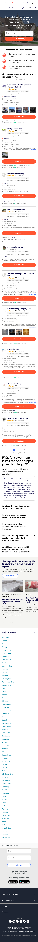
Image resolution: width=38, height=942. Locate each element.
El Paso (4, 806)
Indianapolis (6, 704)
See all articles (10, 576)
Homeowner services (10, 895)
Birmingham (6, 637)
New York (5, 745)
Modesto (5, 657)
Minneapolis (6, 726)
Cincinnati (5, 764)
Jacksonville (6, 685)
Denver (4, 672)
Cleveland (5, 768)
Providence (6, 790)
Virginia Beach (7, 828)
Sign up (19, 865)
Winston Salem (7, 761)
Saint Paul (5, 730)
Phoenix (5, 641)
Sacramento (6, 660)
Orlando (5, 691)
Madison (5, 834)
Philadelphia (6, 784)
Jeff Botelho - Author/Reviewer (11, 594)
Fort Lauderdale (8, 682)
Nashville (5, 796)
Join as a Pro (25, 3)
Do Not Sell (20, 928)
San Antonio (6, 815)
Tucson (4, 644)
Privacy (9, 928)
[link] (19, 89)
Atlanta (4, 698)
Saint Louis (6, 736)
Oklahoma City (7, 774)
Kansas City (6, 733)
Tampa (4, 695)
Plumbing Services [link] (22, 8)
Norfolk (4, 822)
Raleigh (5, 758)
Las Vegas (5, 739)
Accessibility (27, 928)
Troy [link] (13, 8)
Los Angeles (6, 653)
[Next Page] (35, 450)
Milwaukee (6, 838)
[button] (5, 110)
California (14, 928)
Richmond (5, 825)
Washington (6, 679)
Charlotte (5, 752)
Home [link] (4, 8)
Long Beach (6, 650)
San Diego (5, 663)
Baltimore (5, 714)
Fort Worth (6, 809)
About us (5, 912)
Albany (4, 742)
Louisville (5, 707)
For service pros (8, 900)
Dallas (4, 803)
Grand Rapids (7, 723)
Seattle (4, 831)
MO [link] (9, 8)
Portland (5, 777)
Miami (4, 688)
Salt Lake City (7, 818)
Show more (33, 149)
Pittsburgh (6, 787)
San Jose (5, 669)
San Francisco (7, 666)
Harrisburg (6, 780)
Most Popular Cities (8, 845)
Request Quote (19, 117)
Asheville (5, 749)
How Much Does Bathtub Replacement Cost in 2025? (12, 601)
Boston (4, 717)
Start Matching (19, 39)
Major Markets (9, 632)
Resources (6, 906)
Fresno (4, 647)
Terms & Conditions (29, 931)
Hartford (5, 676)
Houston (5, 812)
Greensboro (6, 755)
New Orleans (6, 711)
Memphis (5, 793)
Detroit (4, 720)
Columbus (5, 771)
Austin (4, 799)
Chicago (5, 701)
